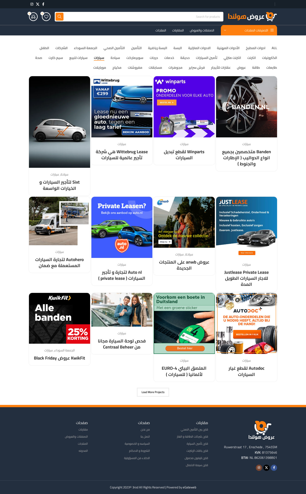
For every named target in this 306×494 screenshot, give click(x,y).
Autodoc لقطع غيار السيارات (246, 371)
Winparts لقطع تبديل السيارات (184, 155)
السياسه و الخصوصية (137, 443)
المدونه (83, 450)
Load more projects (153, 391)
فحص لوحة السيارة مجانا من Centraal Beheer (122, 344)
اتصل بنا (145, 436)
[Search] (59, 17)
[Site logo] (252, 16)
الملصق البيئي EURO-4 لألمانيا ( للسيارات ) (184, 371)
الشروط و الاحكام (139, 450)
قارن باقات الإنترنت (197, 450)
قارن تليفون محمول (196, 458)
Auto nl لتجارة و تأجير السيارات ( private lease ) (121, 275)
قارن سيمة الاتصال (197, 465)
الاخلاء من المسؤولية (137, 458)
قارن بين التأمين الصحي (194, 429)
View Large (221, 81)
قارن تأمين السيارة (197, 443)
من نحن (145, 429)
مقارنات (83, 429)
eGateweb (189, 487)
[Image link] (261, 430)
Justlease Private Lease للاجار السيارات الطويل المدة (246, 278)
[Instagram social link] (32, 4)
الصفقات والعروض (76, 436)
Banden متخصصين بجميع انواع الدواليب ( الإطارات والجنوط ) (246, 158)
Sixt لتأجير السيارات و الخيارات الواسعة (59, 185)
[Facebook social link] (43, 4)
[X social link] (38, 4)
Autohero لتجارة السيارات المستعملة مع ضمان (59, 262)
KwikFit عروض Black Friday (59, 358)
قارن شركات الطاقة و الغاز (192, 436)
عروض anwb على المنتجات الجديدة (184, 265)
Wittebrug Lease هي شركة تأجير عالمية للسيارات (122, 155)
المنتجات (83, 443)
